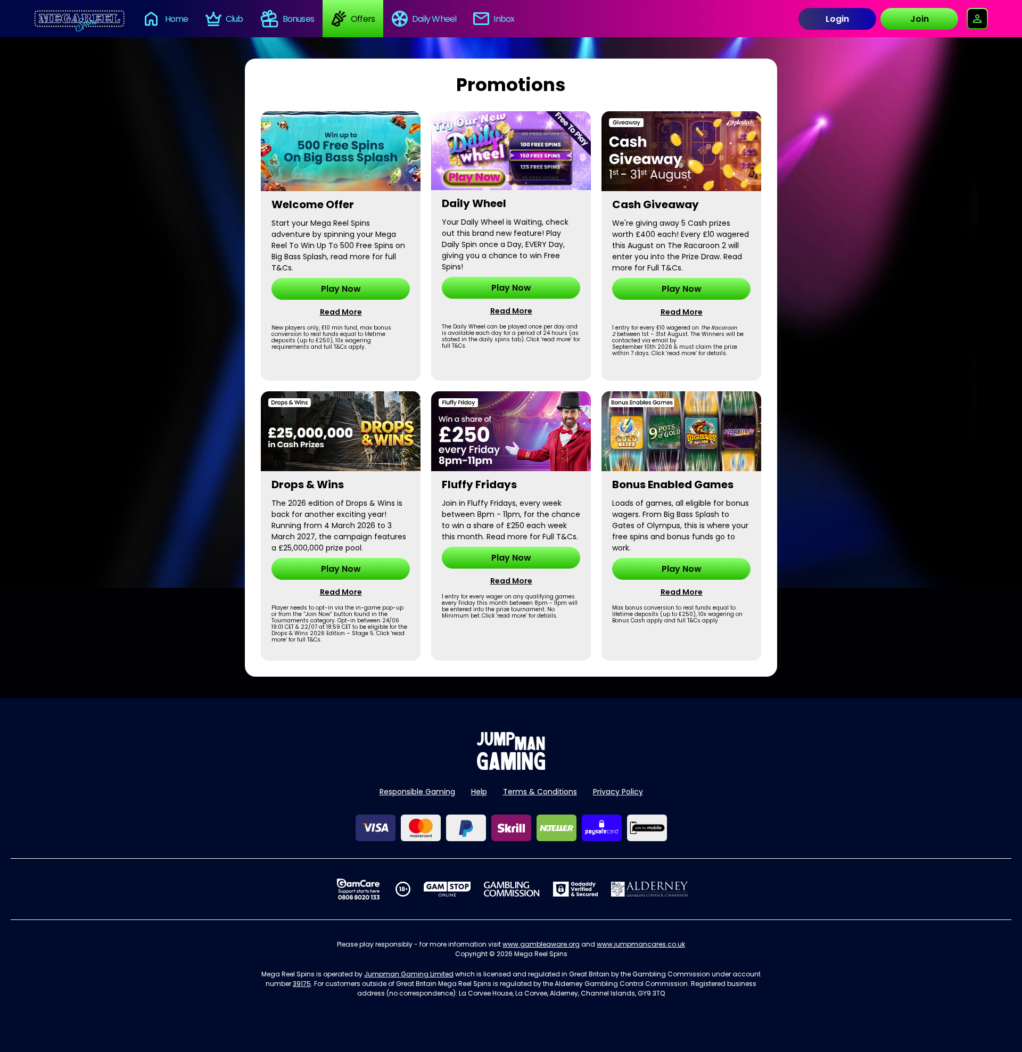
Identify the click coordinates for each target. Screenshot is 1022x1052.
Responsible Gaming (417, 791)
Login (837, 19)
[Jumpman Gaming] (511, 767)
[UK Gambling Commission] (511, 889)
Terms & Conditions (540, 791)
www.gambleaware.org (541, 944)
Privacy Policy (618, 791)
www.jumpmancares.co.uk (641, 944)
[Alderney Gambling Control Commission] (649, 889)
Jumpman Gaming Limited (409, 974)
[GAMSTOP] (447, 889)
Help (479, 791)
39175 (302, 983)
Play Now (341, 289)
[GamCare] (358, 889)
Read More (341, 312)
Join (919, 19)
